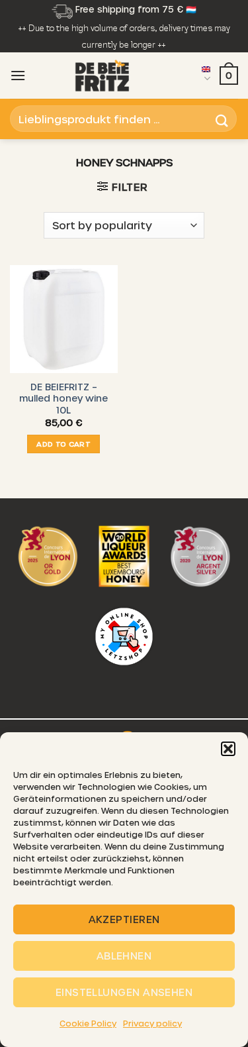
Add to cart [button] (63, 443)
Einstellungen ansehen (124, 992)
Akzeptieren (124, 919)
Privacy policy (152, 1023)
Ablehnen (124, 956)
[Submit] (222, 119)
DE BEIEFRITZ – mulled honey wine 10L (63, 398)
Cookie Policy (88, 1023)
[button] (228, 748)
